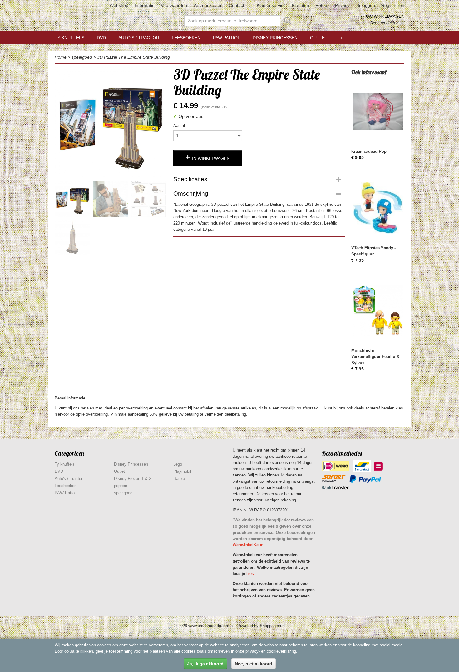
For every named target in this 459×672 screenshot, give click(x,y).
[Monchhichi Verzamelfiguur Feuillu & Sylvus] (378, 310)
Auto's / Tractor (138, 37)
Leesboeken (186, 37)
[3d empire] (111, 123)
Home (61, 57)
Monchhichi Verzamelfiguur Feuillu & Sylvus (375, 356)
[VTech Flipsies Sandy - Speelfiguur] (378, 208)
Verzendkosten (208, 5)
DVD (101, 37)
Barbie (179, 478)
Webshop (119, 5)
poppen (120, 485)
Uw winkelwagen (385, 16)
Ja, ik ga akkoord (205, 663)
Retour (322, 5)
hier (249, 573)
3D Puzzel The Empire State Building (133, 57)
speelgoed (82, 57)
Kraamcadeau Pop (369, 151)
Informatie (145, 5)
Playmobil (182, 471)
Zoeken (286, 20)
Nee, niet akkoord (253, 663)
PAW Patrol (226, 37)
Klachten (300, 5)
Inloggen (366, 5)
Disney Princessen (275, 37)
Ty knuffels (69, 37)
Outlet (319, 37)
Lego (177, 464)
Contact (236, 5)
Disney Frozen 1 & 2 (132, 478)
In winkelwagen (211, 158)
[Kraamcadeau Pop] (378, 111)
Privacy (342, 5)
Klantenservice (271, 5)
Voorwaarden (174, 5)
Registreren (392, 5)
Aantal (179, 125)
